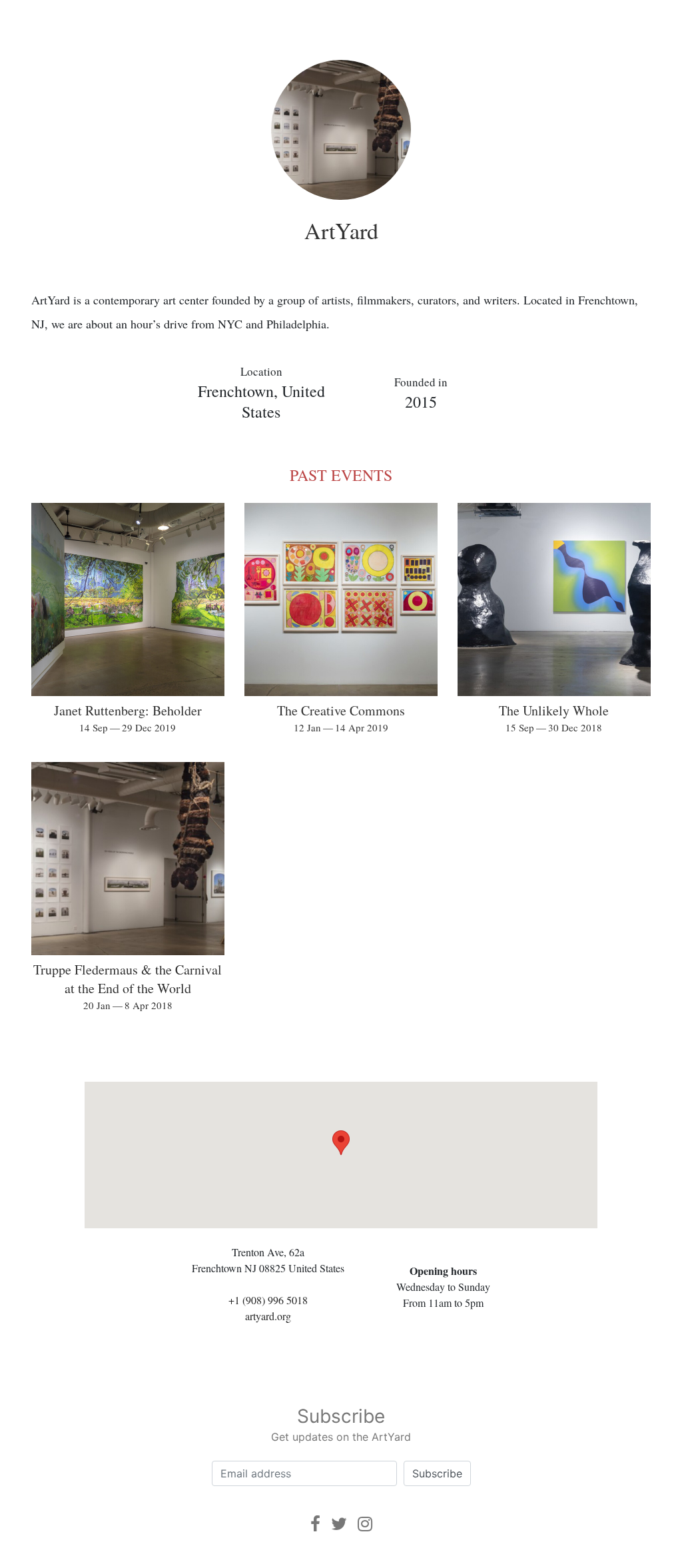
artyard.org (268, 1316)
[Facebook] (315, 1523)
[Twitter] (339, 1523)
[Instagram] (365, 1523)
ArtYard (341, 230)
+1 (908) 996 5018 (268, 1300)
